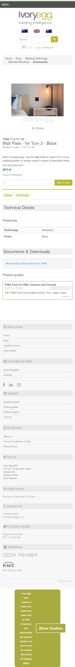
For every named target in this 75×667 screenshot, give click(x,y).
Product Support (11, 412)
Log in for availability (12, 174)
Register (49, 47)
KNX (19, 570)
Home (6, 335)
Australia (7, 374)
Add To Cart (63, 182)
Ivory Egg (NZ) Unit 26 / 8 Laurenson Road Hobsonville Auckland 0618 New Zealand (17, 472)
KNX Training (9, 570)
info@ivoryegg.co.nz (15, 517)
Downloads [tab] (22, 195)
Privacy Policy (10, 446)
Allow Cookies (51, 628)
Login (38, 47)
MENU (5, 5)
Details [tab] (8, 195)
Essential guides (11, 401)
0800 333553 (11, 513)
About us (7, 436)
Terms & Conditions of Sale (16, 441)
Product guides (10, 407)
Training (7, 417)
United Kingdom (11, 369)
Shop (6, 340)
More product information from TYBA (26, 263)
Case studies (9, 350)
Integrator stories (11, 345)
